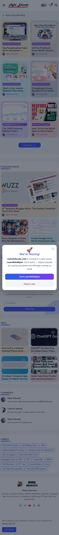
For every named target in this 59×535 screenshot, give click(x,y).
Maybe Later (29, 284)
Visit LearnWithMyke (29, 276)
